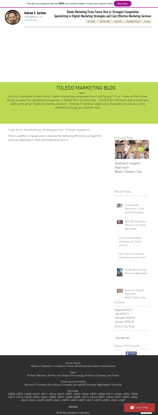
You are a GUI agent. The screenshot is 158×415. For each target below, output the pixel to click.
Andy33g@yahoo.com (33, 16)
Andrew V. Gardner (35, 13)
